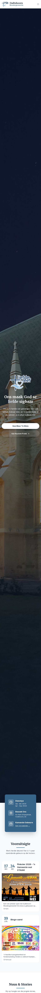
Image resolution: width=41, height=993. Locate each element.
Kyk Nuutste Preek (19, 434)
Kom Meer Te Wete (20, 426)
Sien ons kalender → (22, 826)
